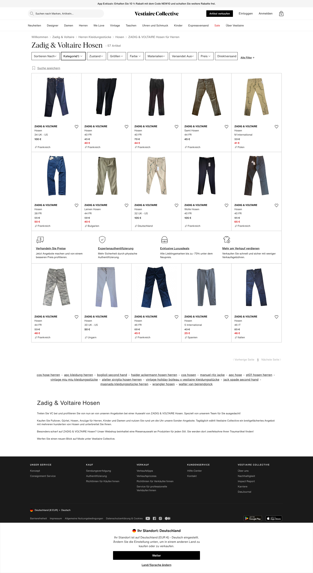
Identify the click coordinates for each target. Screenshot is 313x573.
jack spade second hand (240, 379)
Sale (217, 26)
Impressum (56, 518)
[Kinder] (185, 25)
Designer (52, 26)
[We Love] (107, 25)
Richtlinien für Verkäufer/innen (155, 481)
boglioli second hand (112, 375)
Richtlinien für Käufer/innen (102, 481)
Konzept (35, 471)
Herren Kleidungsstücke (94, 37)
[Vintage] (122, 25)
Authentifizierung (96, 476)
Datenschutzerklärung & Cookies (124, 518)
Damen (68, 26)
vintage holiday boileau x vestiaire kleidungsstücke (182, 379)
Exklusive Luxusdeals (174, 248)
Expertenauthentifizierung (115, 248)
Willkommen (40, 37)
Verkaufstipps (145, 471)
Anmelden (266, 13)
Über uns (243, 471)
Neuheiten (34, 26)
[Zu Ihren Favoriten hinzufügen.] (76, 127)
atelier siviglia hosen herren (122, 379)
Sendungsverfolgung (98, 471)
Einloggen (246, 13)
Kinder (178, 26)
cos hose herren (48, 375)
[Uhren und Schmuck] (171, 25)
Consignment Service (43, 476)
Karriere (242, 486)
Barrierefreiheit (38, 518)
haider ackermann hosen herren (154, 375)
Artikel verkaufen (219, 13)
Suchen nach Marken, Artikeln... (55, 13)
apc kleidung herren (78, 375)
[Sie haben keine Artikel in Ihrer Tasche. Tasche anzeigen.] (281, 13)
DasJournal (244, 492)
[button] (281, 13)
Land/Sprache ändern (156, 565)
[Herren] (90, 25)
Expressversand (198, 26)
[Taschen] (139, 25)
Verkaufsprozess (146, 476)
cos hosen (188, 375)
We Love (98, 26)
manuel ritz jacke (212, 375)
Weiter (156, 555)
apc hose (235, 375)
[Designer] (61, 25)
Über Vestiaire (235, 26)
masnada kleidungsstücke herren (124, 384)
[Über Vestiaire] (246, 25)
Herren (83, 26)
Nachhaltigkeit (246, 476)
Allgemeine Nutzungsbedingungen (84, 518)
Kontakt (192, 476)
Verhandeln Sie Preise (51, 248)
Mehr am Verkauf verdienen (241, 248)
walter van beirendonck (196, 384)
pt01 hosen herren (259, 375)
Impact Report (246, 481)
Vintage (115, 26)
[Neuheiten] (44, 25)
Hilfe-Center (194, 471)
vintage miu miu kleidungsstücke (74, 379)
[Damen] (76, 25)
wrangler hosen (163, 384)
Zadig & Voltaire (63, 37)
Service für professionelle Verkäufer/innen (152, 488)
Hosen (119, 37)
